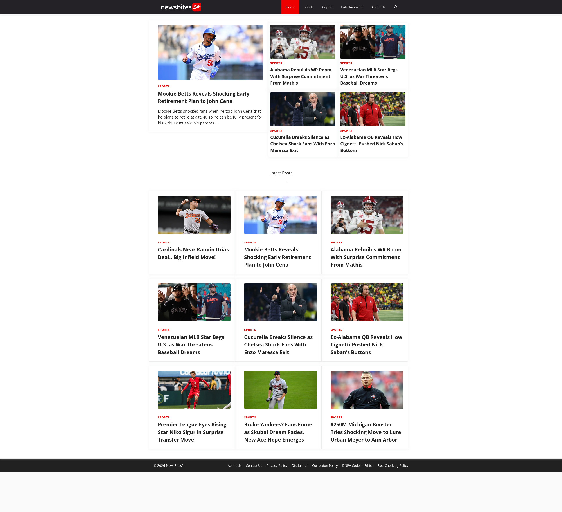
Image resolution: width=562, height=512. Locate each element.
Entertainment (352, 7)
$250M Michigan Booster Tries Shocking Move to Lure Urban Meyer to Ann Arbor (366, 495)
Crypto (327, 7)
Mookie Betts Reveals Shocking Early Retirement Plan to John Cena (277, 320)
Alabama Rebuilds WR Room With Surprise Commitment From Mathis (300, 139)
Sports (308, 7)
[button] (396, 7)
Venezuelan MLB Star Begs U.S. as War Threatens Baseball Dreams (369, 139)
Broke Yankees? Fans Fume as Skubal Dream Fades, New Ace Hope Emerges (278, 495)
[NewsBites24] (181, 7)
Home (290, 7)
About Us (378, 7)
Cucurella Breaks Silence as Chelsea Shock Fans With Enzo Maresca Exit (302, 206)
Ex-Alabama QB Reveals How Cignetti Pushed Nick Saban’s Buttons (371, 206)
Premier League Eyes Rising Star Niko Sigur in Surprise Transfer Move (192, 495)
